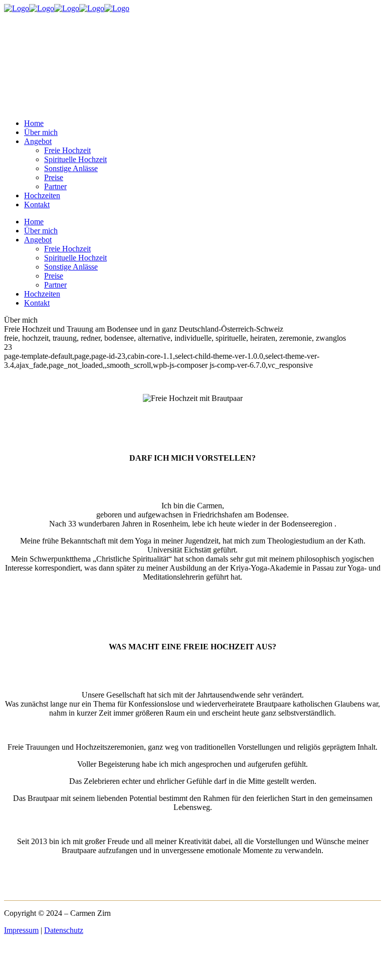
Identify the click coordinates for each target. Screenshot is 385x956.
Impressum (21, 930)
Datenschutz (63, 930)
